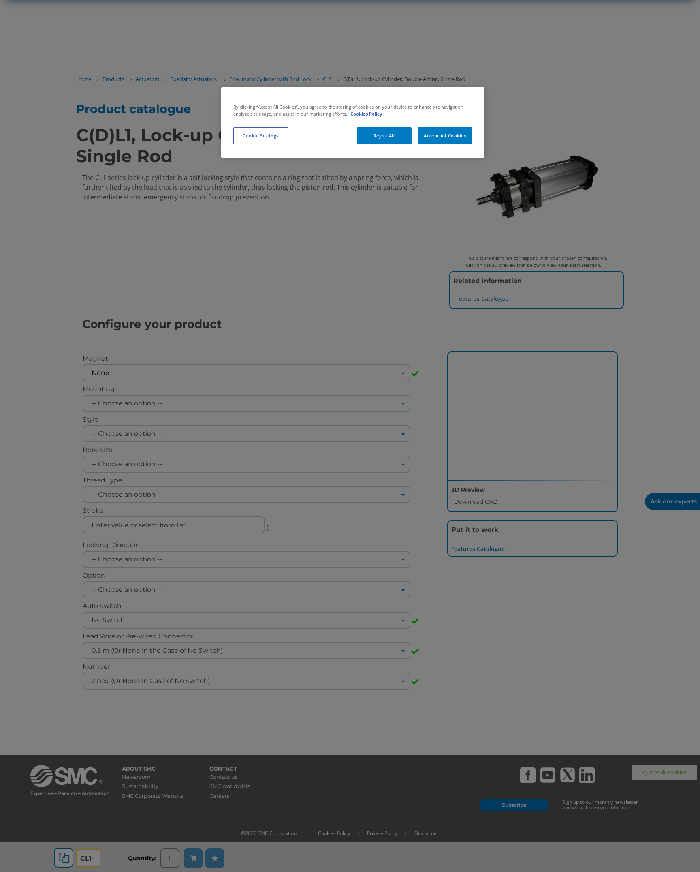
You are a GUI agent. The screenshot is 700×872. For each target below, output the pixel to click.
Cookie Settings (261, 136)
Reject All (384, 136)
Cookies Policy (366, 114)
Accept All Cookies (445, 136)
